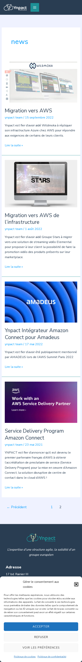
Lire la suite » (14, 145)
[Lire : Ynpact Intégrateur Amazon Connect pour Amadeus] (41, 302)
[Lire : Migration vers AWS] (41, 82)
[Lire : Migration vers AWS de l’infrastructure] (41, 183)
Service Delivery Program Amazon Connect (34, 434)
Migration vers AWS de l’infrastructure (32, 219)
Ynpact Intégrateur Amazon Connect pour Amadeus (36, 334)
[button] (76, 584)
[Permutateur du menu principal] (35, 7)
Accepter (41, 626)
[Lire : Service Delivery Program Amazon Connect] (41, 402)
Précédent (17, 507)
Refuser (41, 637)
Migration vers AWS (28, 110)
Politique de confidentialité (52, 656)
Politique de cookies (25, 656)
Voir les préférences (41, 648)
